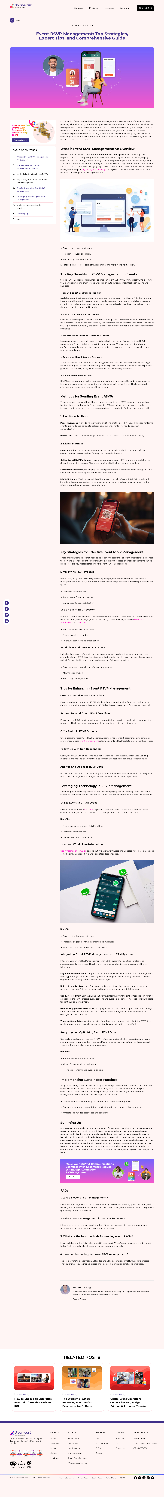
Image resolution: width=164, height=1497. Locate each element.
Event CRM (82, 622)
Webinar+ (54, 1443)
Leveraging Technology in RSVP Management (31, 198)
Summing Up (22, 214)
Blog (98, 1438)
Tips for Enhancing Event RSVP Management (31, 189)
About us (120, 1438)
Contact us (120, 1448)
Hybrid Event (73, 1443)
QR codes (89, 809)
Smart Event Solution (77, 1458)
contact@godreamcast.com (145, 1443)
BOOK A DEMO (145, 8)
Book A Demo (139, 1438)
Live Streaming (74, 1448)
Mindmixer (55, 1458)
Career (118, 1443)
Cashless (54, 1453)
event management (89, 741)
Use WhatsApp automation (73, 851)
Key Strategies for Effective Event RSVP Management (32, 181)
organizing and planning (94, 169)
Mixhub (53, 1448)
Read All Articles (80, 1299)
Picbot (53, 1438)
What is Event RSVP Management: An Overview (32, 158)
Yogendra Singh (82, 1287)
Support (99, 1453)
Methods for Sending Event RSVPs (32, 174)
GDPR (122, 1478)
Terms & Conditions (67, 1478)
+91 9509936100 (140, 1448)
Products (93, 8)
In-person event (75, 1453)
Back (18, 20)
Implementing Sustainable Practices (29, 206)
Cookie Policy (97, 1478)
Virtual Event (73, 1438)
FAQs (19, 219)
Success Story (102, 1443)
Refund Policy (111, 1478)
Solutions (78, 8)
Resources (109, 8)
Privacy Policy (83, 1478)
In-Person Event (82, 25)
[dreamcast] (20, 1434)
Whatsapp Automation (78, 1463)
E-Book (99, 1448)
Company (124, 8)
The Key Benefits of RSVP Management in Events (28, 167)
